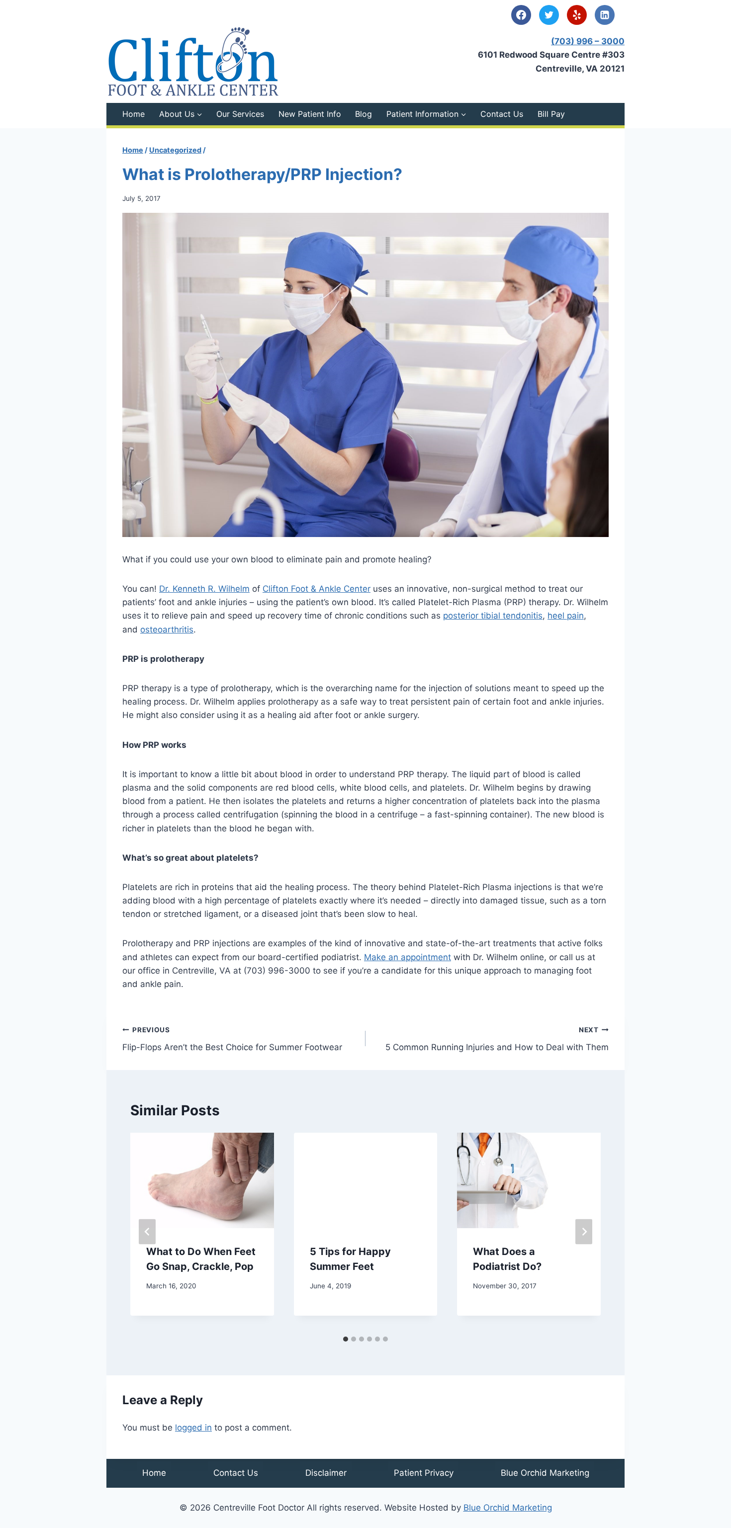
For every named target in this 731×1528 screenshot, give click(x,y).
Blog (363, 114)
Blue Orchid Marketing (545, 1473)
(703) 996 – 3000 (588, 41)
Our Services (240, 114)
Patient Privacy (424, 1473)
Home (133, 114)
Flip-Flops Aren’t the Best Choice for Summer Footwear (232, 1039)
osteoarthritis (166, 629)
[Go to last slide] (147, 1231)
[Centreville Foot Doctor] (193, 61)
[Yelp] (577, 15)
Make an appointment (407, 957)
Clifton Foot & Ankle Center (316, 589)
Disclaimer (326, 1473)
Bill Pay (551, 114)
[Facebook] (521, 15)
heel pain (566, 616)
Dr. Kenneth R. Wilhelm (204, 589)
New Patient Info (309, 114)
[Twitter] (549, 15)
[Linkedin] (605, 15)
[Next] (583, 1231)
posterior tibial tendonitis (493, 616)
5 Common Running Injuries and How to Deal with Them (497, 1039)
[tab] (345, 1339)
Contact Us (501, 114)
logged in (193, 1428)
